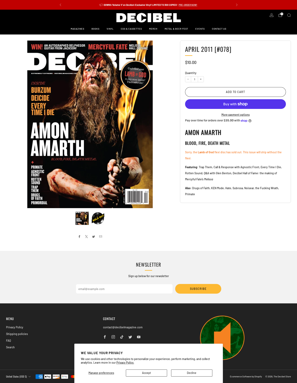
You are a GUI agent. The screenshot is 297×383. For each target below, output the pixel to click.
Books (95, 28)
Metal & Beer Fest (176, 28)
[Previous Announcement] (60, 4)
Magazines (77, 28)
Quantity (190, 73)
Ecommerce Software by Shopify (246, 376)
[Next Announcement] (236, 4)
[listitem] (149, 5)
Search (10, 347)
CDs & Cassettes (131, 28)
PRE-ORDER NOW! (188, 4)
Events (200, 28)
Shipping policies (17, 334)
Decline (191, 373)
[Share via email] (101, 237)
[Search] (289, 15)
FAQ (8, 340)
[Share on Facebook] (79, 237)
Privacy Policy (14, 327)
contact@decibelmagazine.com (123, 327)
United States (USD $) (16, 376)
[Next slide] (166, 124)
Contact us (219, 28)
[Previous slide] (14, 124)
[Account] (272, 15)
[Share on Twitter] (94, 237)
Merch (153, 28)
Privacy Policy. (125, 362)
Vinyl (110, 28)
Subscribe (198, 288)
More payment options (235, 114)
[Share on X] (86, 237)
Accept (146, 373)
